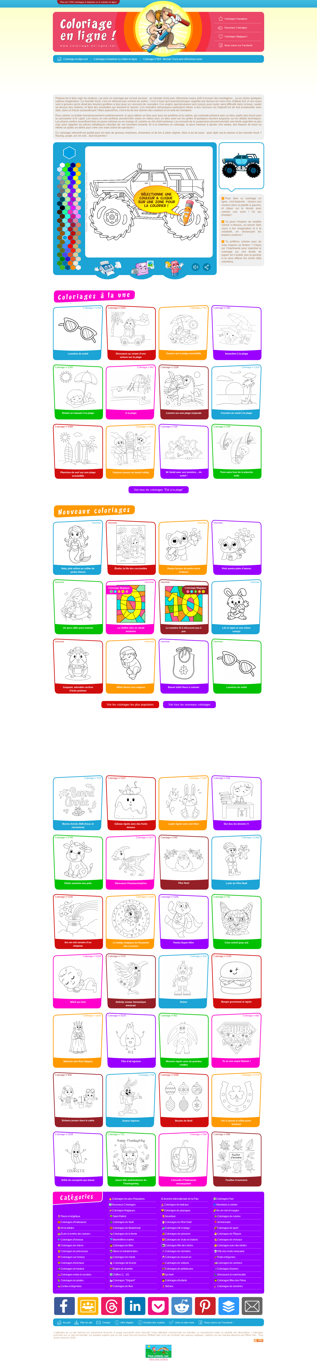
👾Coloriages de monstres (176, 1251)
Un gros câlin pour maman (78, 628)
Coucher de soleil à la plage (236, 413)
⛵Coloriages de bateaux (174, 1204)
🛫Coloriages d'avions (226, 1268)
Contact (106, 1322)
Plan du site (86, 1322)
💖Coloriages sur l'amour (71, 1257)
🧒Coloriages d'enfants (174, 1280)
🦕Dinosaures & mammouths (230, 1274)
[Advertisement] (158, 79)
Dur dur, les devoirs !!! (236, 824)
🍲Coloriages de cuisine (227, 1216)
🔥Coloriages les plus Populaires (127, 1198)
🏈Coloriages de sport (226, 1227)
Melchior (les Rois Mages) (78, 1061)
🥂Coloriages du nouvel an (176, 1257)
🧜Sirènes (167, 1286)
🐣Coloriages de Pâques (227, 1233)
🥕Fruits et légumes (224, 1257)
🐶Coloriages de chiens (70, 1245)
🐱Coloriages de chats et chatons (180, 1239)
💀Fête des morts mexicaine (229, 1251)
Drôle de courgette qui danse (77, 1180)
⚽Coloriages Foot (223, 1198)
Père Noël (183, 883)
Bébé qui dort (78, 1002)
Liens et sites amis (184, 1322)
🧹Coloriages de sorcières (228, 1286)
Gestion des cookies (154, 1322)
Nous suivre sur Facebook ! (219, 1322)
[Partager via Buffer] (228, 1306)
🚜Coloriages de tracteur (70, 1268)
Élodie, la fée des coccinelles (131, 568)
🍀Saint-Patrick (118, 1216)
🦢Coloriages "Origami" (122, 1280)
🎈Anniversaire (222, 1222)
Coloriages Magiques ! (236, 36)
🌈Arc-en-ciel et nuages (226, 1210)
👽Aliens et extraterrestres (124, 1251)
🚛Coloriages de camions (228, 1262)
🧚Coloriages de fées (121, 1286)
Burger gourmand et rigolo (236, 1001)
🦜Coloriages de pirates (70, 1280)
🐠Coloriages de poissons (176, 1233)
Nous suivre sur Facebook (238, 45)
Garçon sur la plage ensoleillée (183, 353)
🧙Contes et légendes (69, 1286)
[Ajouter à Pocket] (158, 1306)
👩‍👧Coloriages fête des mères (177, 1245)
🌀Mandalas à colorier (225, 1204)
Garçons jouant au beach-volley (131, 472)
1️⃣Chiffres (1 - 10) (119, 1274)
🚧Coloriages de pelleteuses (177, 1268)
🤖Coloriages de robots (122, 1257)
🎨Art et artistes (65, 1227)
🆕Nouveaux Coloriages (122, 1204)
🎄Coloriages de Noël (122, 1222)
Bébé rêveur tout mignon (131, 687)
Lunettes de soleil (78, 353)
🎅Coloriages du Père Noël (176, 1222)
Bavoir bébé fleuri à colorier (183, 687)
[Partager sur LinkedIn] (135, 1306)
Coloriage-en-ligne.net (75, 59)
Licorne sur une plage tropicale (183, 413)
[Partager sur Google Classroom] (88, 1306)
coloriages (258, 1332)
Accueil (66, 1322)
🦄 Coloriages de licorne (123, 1262)
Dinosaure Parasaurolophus (131, 883)
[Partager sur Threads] (111, 1306)
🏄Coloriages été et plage (176, 1227)
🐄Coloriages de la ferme (123, 1233)
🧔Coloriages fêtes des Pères (230, 1280)
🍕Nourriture (169, 1216)
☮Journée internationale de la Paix (179, 1198)
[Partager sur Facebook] (64, 1306)
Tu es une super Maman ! (236, 1061)
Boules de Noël (183, 1120)
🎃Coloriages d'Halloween (71, 1222)
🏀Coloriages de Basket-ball (125, 1227)
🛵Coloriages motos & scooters (74, 1274)
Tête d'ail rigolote (131, 1061)
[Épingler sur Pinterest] (205, 1306)
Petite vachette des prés (78, 883)
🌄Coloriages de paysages (175, 1210)
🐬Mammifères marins (122, 1239)
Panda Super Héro (183, 942)
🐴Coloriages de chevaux (228, 1239)
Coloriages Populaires (235, 18)
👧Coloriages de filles (121, 1245)
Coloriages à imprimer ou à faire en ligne (115, 59)
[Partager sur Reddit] (181, 1306)
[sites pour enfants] (158, 1357)
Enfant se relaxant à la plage (78, 413)
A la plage (131, 413)
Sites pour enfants (158, 1359)
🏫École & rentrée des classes (73, 1233)
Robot (183, 1002)
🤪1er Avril (167, 1274)
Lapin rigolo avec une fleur (183, 824)
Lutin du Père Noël (236, 883)
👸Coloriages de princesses (72, 1251)
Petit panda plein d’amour (236, 568)
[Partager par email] (252, 1306)
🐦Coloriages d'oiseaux (70, 1239)
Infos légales (126, 1322)
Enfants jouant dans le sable (78, 1120)
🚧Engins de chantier (121, 1268)
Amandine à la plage (236, 353)
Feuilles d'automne (236, 1180)
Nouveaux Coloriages (235, 27)
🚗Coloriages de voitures (175, 1262)
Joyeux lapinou (131, 1120)
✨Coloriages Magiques (122, 1210)
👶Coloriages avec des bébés (230, 1245)
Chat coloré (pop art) (236, 942)
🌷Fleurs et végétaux (68, 1216)
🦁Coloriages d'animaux (70, 1262)
